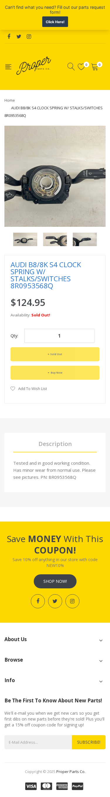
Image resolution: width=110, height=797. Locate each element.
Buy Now (56, 372)
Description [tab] (55, 444)
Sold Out (56, 354)
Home (9, 100)
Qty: (14, 335)
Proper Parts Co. (70, 771)
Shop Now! (55, 581)
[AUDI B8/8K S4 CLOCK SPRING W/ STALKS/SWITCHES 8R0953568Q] (25, 238)
